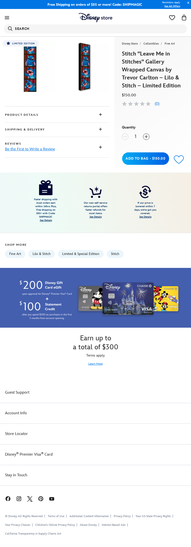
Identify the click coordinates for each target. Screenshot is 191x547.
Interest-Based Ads (114, 525)
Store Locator (16, 433)
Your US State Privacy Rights (153, 516)
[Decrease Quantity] (125, 136)
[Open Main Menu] (7, 18)
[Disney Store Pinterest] (41, 498)
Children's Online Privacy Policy (55, 525)
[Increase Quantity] (146, 136)
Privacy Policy (122, 516)
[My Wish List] (172, 18)
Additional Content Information (89, 516)
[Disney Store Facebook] (5, 498)
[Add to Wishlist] (179, 159)
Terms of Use (56, 516)
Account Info (16, 413)
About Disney (88, 525)
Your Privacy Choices (17, 525)
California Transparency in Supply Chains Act (33, 534)
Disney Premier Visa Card (29, 454)
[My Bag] (184, 18)
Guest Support (17, 392)
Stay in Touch (16, 475)
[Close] (187, 5)
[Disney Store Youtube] (52, 498)
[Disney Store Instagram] (19, 498)
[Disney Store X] (30, 498)
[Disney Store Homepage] (96, 17)
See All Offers (172, 6)
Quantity (129, 127)
